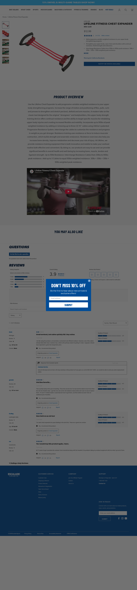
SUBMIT (68, 305)
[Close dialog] (89, 281)
